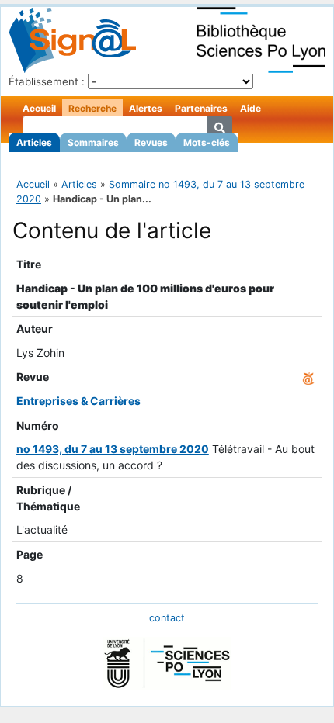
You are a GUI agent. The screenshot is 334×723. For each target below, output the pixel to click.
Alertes (145, 108)
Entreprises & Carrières (78, 400)
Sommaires (93, 142)
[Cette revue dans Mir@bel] (308, 376)
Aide (250, 108)
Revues (151, 142)
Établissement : (47, 81)
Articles (34, 142)
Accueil (39, 108)
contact (167, 618)
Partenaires (201, 108)
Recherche (92, 108)
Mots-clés (206, 142)
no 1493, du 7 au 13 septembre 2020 (112, 448)
